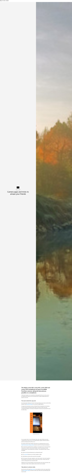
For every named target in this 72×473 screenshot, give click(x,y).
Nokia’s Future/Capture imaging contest (27, 444)
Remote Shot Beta (29, 404)
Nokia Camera (33, 469)
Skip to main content (4, 0)
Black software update (26, 470)
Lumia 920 (26, 454)
